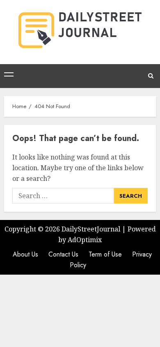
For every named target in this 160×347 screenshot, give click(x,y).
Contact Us (63, 254)
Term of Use (105, 254)
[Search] (151, 76)
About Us (25, 254)
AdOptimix (85, 239)
